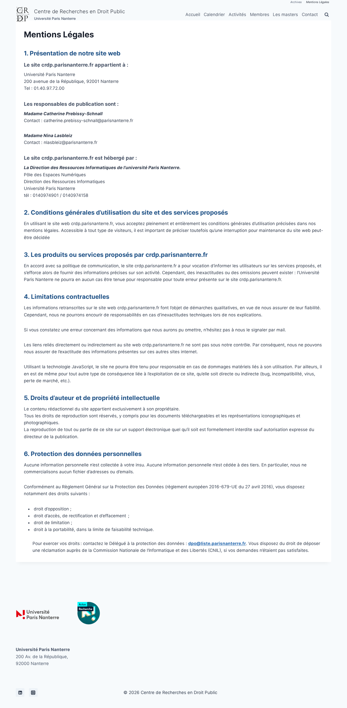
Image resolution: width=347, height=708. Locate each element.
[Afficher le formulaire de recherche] (326, 14)
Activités (237, 14)
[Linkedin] (20, 692)
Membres (259, 14)
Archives (296, 2)
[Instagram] (33, 692)
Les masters (285, 14)
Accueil (192, 14)
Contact (310, 14)
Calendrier (214, 14)
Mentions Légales (317, 2)
